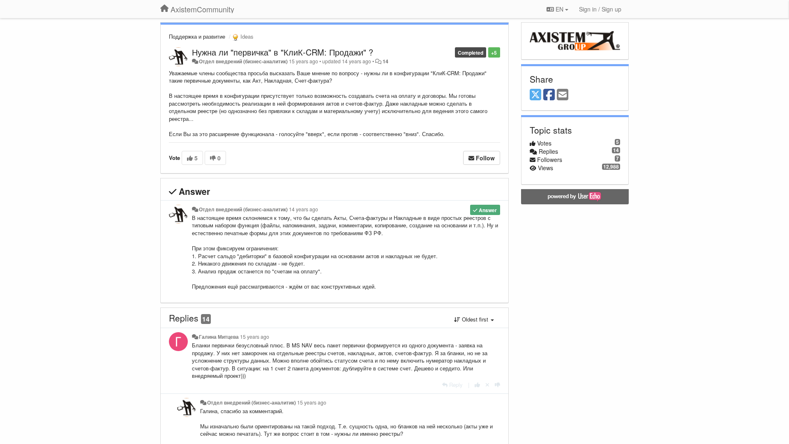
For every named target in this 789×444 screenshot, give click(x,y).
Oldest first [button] (475, 319)
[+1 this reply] (477, 384)
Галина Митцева (219, 336)
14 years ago (303, 209)
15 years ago (254, 336)
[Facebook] (549, 95)
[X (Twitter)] (535, 95)
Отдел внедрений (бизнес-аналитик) (243, 61)
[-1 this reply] (497, 384)
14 (385, 61)
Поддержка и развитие (197, 36)
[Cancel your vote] (487, 384)
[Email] (562, 95)
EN (559, 9)
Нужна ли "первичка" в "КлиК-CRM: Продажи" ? (282, 52)
